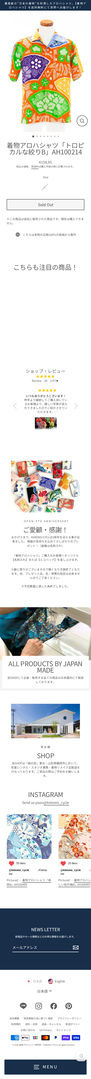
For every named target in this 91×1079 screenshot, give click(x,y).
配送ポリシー (73, 1024)
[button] (16, 406)
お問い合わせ (28, 1030)
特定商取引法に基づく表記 (38, 1018)
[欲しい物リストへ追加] (27, 308)
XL (44, 187)
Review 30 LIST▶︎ (45, 381)
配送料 (35, 166)
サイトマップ (63, 1030)
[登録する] (75, 947)
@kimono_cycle (56, 802)
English (60, 981)
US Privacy (46, 1030)
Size (45, 177)
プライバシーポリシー (69, 1018)
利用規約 (16, 1024)
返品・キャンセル (51, 1024)
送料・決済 (31, 1024)
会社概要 (14, 1018)
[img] (45, 376)
